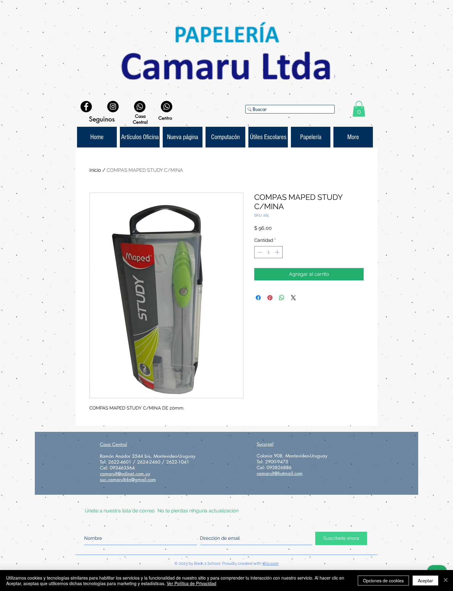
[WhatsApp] (139, 106)
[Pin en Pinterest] (270, 297)
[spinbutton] (268, 252)
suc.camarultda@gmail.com (128, 479)
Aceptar (425, 580)
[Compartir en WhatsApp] (281, 297)
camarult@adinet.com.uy (125, 474)
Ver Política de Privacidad (191, 583)
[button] (358, 109)
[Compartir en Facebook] (258, 297)
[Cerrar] (445, 580)
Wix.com (270, 563)
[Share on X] (293, 297)
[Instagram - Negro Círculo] (113, 106)
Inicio (95, 170)
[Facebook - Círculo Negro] (86, 106)
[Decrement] (259, 252)
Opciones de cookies (383, 580)
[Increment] (278, 252)
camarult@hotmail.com (280, 473)
